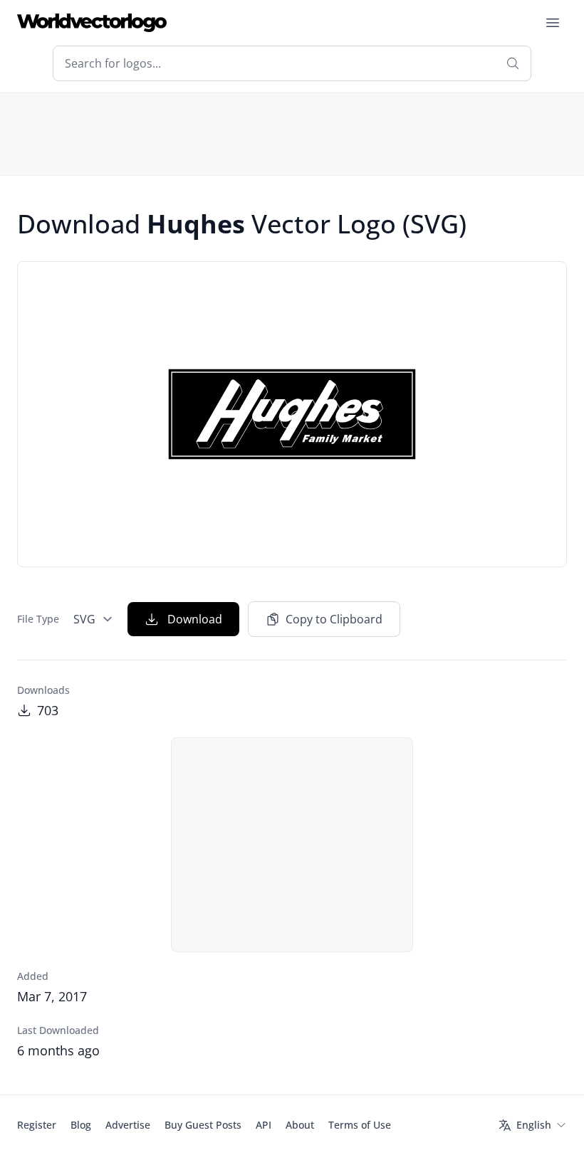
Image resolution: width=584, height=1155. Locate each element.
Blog (81, 1125)
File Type (38, 619)
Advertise (127, 1125)
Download (194, 619)
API (263, 1125)
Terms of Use (359, 1125)
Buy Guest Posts (203, 1125)
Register (36, 1125)
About (300, 1125)
